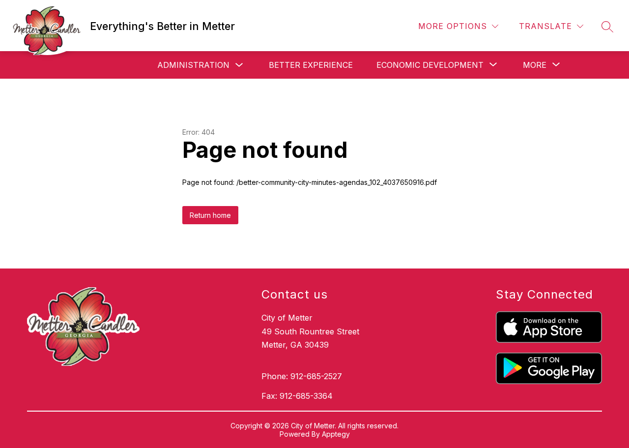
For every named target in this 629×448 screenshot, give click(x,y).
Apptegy (336, 434)
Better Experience (311, 65)
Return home (210, 215)
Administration (193, 65)
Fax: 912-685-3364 (297, 396)
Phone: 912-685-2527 (301, 376)
